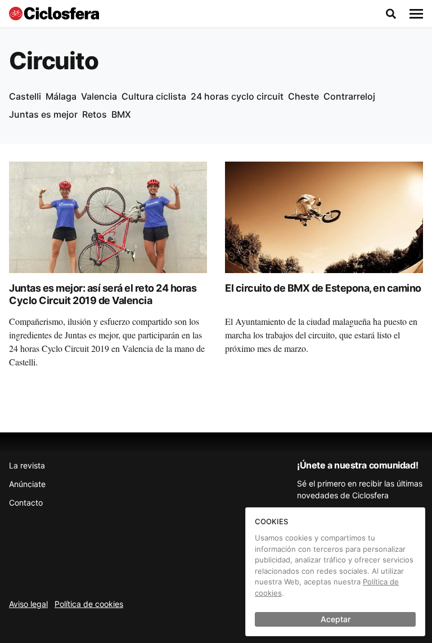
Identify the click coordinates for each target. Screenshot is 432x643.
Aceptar (335, 619)
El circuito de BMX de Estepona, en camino (323, 288)
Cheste (303, 96)
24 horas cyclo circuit (237, 96)
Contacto (26, 502)
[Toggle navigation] (416, 14)
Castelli (25, 96)
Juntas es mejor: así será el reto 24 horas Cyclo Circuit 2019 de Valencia (102, 294)
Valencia (99, 96)
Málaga (61, 96)
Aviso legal (28, 604)
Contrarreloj (349, 96)
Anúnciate (27, 484)
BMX (121, 114)
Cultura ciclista (154, 96)
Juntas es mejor (43, 114)
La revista (27, 465)
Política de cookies (89, 604)
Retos (94, 114)
